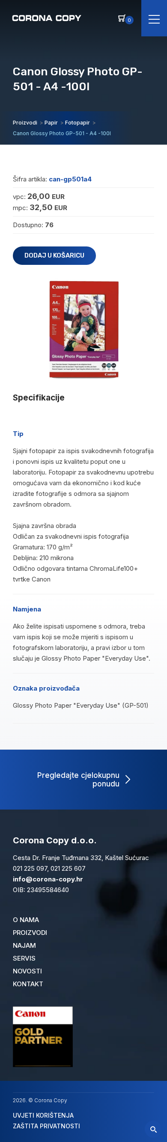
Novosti (27, 971)
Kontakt (28, 984)
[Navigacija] (154, 18)
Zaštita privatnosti (46, 1126)
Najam (24, 945)
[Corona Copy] (46, 17)
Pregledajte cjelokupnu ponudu (78, 779)
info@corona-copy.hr (48, 879)
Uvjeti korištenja (43, 1115)
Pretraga (153, 1129)
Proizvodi (30, 932)
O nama (26, 920)
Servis (24, 958)
